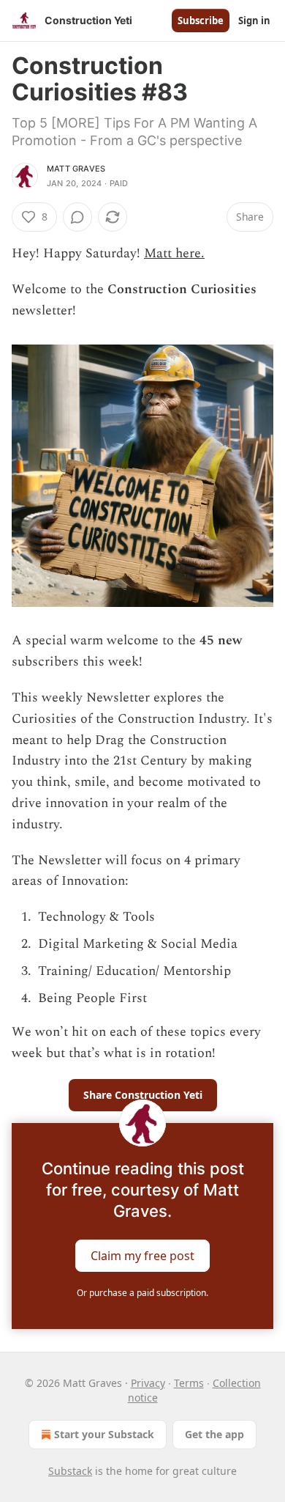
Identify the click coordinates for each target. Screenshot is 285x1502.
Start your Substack (104, 1434)
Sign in (254, 20)
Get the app (214, 1434)
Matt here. (174, 253)
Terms (189, 1383)
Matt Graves (76, 168)
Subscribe (201, 20)
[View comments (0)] (77, 217)
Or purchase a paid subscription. (142, 1292)
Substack (70, 1471)
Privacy (148, 1383)
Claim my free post (142, 1256)
